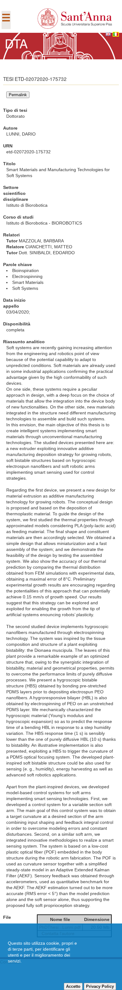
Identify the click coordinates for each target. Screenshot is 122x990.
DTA (16, 43)
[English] (108, 34)
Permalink (18, 94)
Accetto (73, 986)
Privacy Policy (100, 986)
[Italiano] (116, 34)
